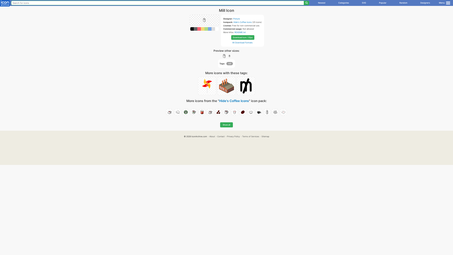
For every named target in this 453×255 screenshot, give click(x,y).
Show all (226, 125)
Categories (343, 3)
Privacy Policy (233, 136)
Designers (425, 3)
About (212, 136)
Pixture (236, 19)
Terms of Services (250, 136)
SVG (364, 3)
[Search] (306, 3)
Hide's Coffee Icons (242, 22)
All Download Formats (242, 42)
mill (229, 63)
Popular (382, 3)
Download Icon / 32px (243, 37)
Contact (221, 136)
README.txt (240, 32)
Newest (321, 3)
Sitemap (265, 136)
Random (403, 3)
